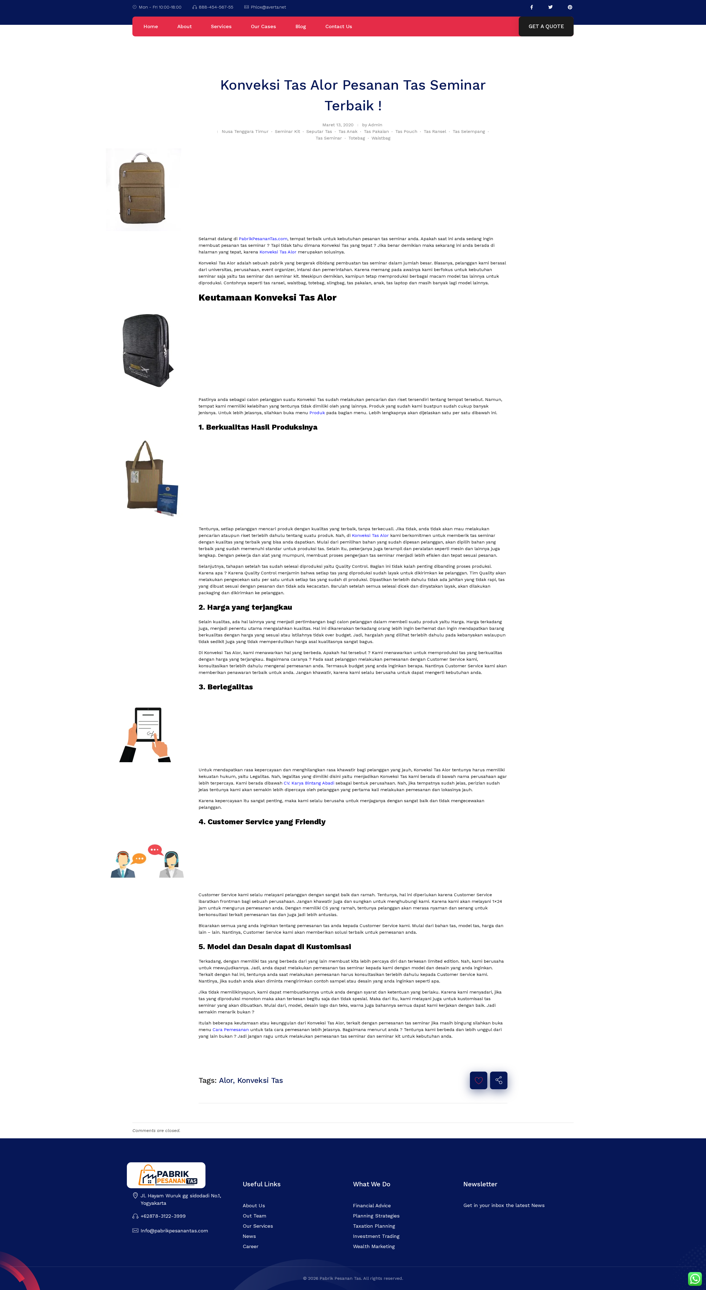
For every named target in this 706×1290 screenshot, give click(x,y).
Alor (226, 1080)
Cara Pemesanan (231, 1029)
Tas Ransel (435, 131)
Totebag (356, 138)
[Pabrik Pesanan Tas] (179, 1175)
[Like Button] (478, 1080)
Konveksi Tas (260, 1080)
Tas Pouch (406, 131)
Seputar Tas (319, 131)
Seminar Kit (287, 131)
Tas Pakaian (376, 131)
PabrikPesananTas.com (263, 238)
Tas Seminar (328, 138)
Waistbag (381, 138)
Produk (317, 412)
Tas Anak (347, 131)
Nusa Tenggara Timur (245, 131)
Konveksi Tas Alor (278, 252)
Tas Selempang (469, 131)
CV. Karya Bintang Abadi (309, 783)
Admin (375, 124)
